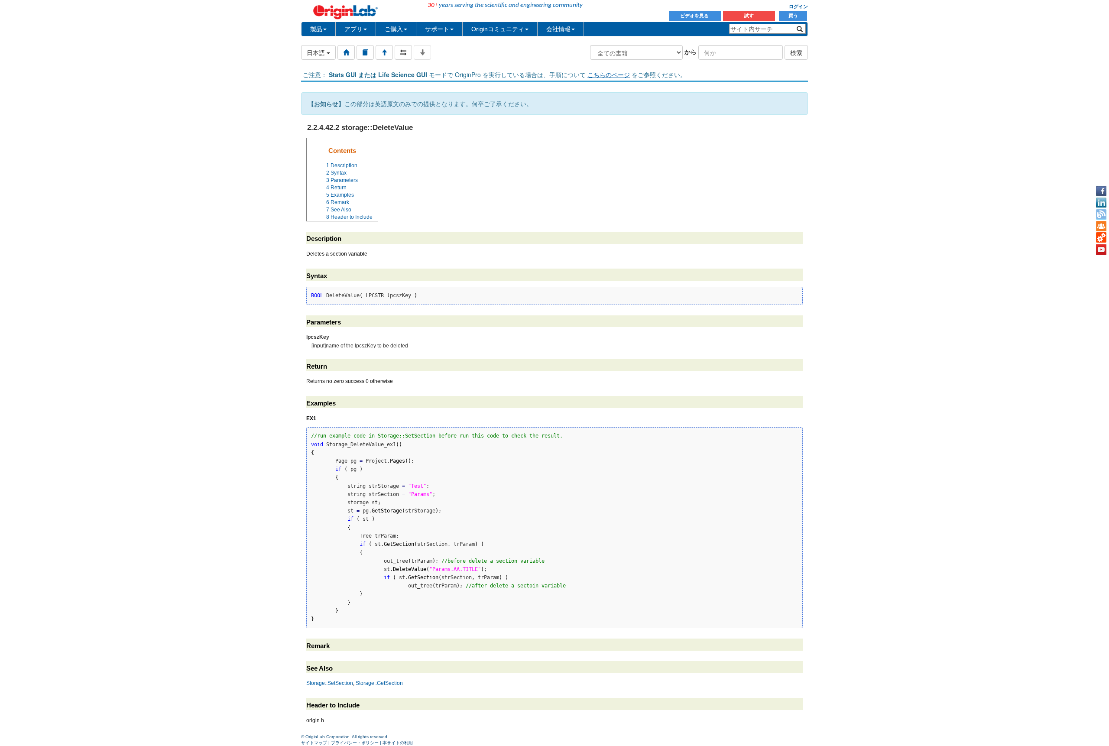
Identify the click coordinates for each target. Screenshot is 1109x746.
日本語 (317, 52)
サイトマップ (314, 742)
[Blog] (1101, 214)
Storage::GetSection (379, 683)
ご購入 (394, 29)
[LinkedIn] (1101, 202)
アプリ (353, 29)
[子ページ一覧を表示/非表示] (422, 52)
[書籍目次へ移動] (365, 52)
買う (793, 15)
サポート (437, 29)
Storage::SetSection (329, 683)
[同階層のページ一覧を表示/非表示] (403, 52)
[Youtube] (1101, 249)
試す (749, 15)
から (690, 51)
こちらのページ (608, 74)
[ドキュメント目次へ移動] (346, 52)
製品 (316, 29)
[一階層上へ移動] (384, 52)
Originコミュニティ (497, 29)
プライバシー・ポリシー (355, 742)
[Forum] (1101, 226)
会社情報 (558, 29)
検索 (796, 52)
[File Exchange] (1101, 237)
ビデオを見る (695, 15)
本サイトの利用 (398, 742)
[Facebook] (1101, 191)
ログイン (798, 6)
